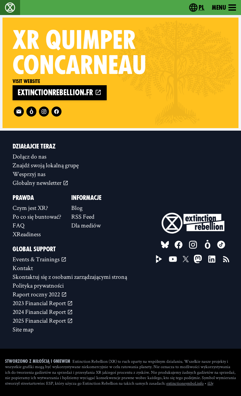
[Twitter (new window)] (185, 259)
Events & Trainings (37, 259)
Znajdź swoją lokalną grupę (46, 165)
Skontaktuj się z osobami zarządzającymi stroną (70, 277)
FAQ (18, 225)
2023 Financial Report (40, 303)
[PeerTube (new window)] (159, 259)
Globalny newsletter (38, 183)
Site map (23, 329)
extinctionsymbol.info (185, 383)
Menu (219, 7)
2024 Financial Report (40, 312)
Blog (77, 208)
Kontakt (23, 268)
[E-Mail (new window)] (19, 112)
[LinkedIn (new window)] (212, 259)
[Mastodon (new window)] (198, 259)
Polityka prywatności (38, 285)
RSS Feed (82, 216)
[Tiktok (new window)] (221, 244)
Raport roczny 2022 (37, 294)
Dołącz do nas (29, 156)
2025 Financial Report (40, 320)
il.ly (210, 383)
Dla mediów (86, 225)
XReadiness (27, 234)
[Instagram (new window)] (44, 112)
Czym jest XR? (30, 208)
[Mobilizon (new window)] (31, 112)
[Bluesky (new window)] (165, 244)
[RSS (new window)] (226, 259)
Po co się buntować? (37, 216)
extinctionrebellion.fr (56, 92)
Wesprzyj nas (29, 174)
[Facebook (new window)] (56, 112)
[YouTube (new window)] (173, 259)
